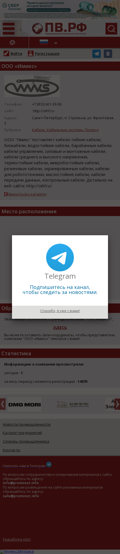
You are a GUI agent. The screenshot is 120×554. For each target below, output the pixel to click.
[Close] (108, 235)
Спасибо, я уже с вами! (60, 310)
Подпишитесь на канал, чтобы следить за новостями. (60, 289)
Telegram (60, 276)
